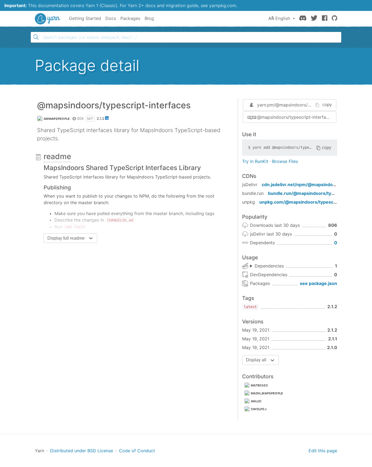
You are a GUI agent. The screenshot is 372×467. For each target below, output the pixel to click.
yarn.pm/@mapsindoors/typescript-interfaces (304, 105)
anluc (256, 401)
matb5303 (259, 385)
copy (327, 104)
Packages (130, 18)
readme (57, 156)
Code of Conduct (137, 450)
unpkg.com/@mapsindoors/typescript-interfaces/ (312, 202)
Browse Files (285, 161)
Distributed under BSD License (81, 450)
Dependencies (269, 266)
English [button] (282, 18)
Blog (149, 18)
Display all (256, 360)
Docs (110, 18)
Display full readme (66, 238)
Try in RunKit (255, 161)
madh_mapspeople (267, 393)
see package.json (318, 283)
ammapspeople (57, 119)
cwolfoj (258, 409)
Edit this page (323, 450)
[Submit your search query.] (36, 37)
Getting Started (85, 18)
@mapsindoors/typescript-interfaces (295, 117)
